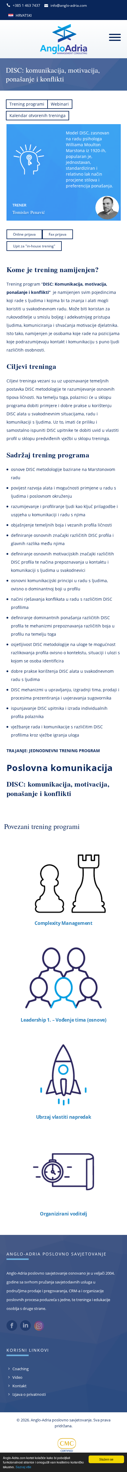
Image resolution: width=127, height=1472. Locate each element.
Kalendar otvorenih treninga (37, 115)
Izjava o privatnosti (29, 1394)
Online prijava (24, 234)
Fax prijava (57, 234)
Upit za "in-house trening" (34, 246)
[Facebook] (11, 1329)
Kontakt (19, 1385)
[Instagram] (39, 1329)
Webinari (60, 104)
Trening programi (26, 104)
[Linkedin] (25, 1329)
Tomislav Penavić (28, 212)
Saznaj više (23, 1467)
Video (17, 1377)
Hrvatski (24, 15)
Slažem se (106, 1459)
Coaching (20, 1368)
